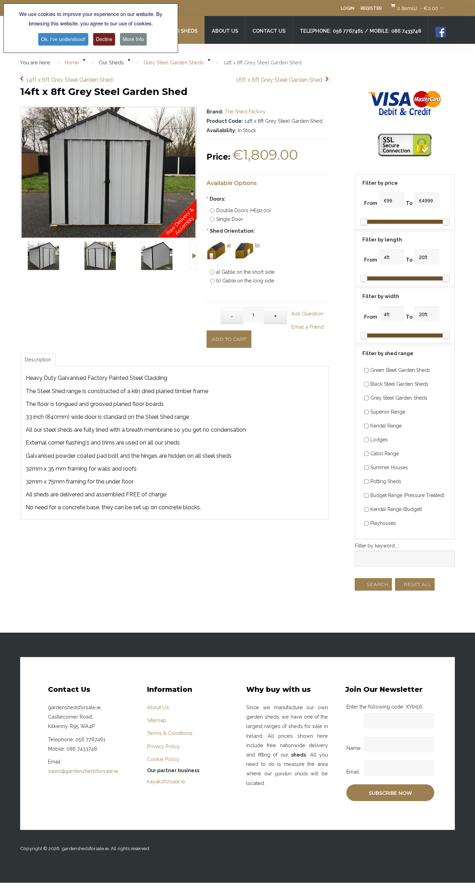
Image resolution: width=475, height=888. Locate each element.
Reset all (416, 584)
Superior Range (387, 412)
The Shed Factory (245, 111)
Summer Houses (389, 467)
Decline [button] (104, 38)
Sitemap (156, 720)
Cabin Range (384, 453)
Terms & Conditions (170, 733)
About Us (225, 31)
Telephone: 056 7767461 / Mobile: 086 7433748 (360, 31)
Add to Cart (229, 339)
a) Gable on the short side (245, 272)
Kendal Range (386, 426)
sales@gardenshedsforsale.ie (83, 771)
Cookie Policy (163, 759)
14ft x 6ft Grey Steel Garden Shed (69, 80)
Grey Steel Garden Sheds (398, 398)
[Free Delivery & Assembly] (108, 112)
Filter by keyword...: (377, 546)
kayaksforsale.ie (166, 781)
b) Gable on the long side (245, 280)
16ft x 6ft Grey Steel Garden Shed (279, 80)
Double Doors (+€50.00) (243, 210)
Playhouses (383, 523)
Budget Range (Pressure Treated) (407, 495)
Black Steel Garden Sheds (399, 384)
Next (193, 255)
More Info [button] (133, 38)
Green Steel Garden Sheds (400, 370)
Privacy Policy (163, 746)
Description (38, 359)
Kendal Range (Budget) (396, 509)
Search (376, 584)
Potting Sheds (385, 481)
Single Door (229, 219)
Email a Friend (307, 327)
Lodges (379, 439)
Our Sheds (183, 31)
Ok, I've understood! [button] (63, 38)
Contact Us (268, 31)
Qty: (213, 312)
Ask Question (307, 314)
